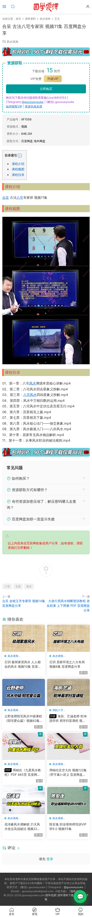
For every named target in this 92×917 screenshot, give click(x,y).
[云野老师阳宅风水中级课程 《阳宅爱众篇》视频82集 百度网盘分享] (23, 692)
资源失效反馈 (33, 106)
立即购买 (46, 89)
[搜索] (13, 6)
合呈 (5, 197)
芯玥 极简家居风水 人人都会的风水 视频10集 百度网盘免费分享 (22, 664)
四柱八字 (57, 710)
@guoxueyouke (33, 102)
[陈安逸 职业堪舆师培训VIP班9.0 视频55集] (68, 800)
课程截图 (18, 169)
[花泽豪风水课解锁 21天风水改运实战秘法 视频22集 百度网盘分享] (23, 800)
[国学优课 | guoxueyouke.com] (46, 6)
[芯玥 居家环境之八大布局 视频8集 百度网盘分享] (68, 638)
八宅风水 (30, 395)
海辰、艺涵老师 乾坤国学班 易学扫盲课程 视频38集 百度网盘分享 (68, 718)
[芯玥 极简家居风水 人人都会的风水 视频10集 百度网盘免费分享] (23, 638)
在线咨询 (80, 896)
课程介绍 (18, 164)
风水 (32, 383)
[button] (20, 156)
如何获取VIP (14, 106)
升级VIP (52, 79)
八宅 (20, 197)
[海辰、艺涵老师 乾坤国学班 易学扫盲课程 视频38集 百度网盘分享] (68, 692)
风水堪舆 (12, 41)
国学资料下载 (66, 895)
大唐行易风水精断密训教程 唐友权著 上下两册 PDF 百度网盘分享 (68, 605)
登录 (49, 859)
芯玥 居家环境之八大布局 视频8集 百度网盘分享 (67, 664)
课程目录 (18, 175)
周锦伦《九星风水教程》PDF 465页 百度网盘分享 (22, 772)
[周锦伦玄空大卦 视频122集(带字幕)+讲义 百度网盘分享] (68, 746)
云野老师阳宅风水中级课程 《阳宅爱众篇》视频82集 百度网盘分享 (23, 718)
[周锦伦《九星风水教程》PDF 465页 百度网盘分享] (23, 746)
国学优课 (50, 895)
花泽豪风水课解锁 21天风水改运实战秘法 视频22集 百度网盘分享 (22, 826)
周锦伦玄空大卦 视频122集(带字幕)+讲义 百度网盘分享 (68, 772)
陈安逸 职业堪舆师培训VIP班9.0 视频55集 (67, 826)
